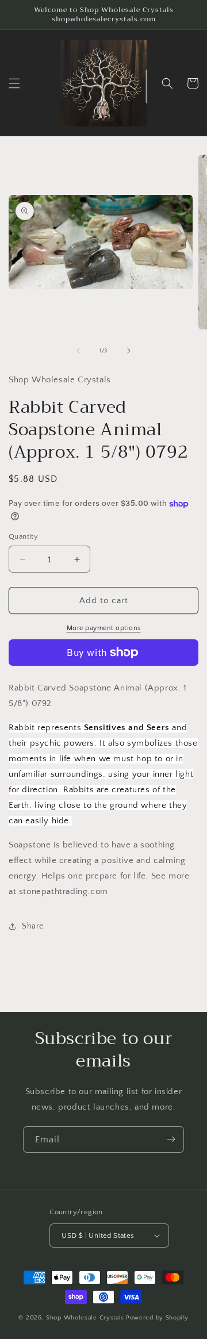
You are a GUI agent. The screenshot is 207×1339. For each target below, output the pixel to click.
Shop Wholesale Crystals (85, 1317)
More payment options (104, 628)
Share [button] (33, 926)
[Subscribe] (170, 1139)
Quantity (23, 536)
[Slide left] (78, 350)
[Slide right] (128, 350)
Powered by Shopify (157, 1317)
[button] (14, 83)
